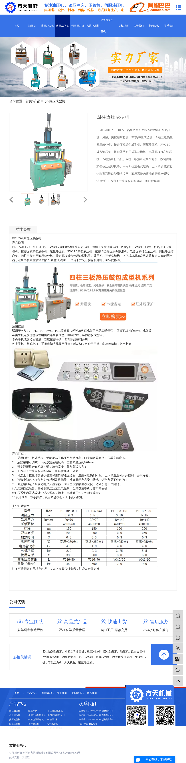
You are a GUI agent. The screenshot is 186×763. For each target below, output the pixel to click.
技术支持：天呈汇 (19, 757)
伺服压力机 (77, 25)
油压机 (32, 25)
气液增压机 (93, 25)
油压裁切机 (69, 657)
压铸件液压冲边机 (37, 715)
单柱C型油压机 (75, 651)
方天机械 (70, 662)
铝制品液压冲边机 (56, 715)
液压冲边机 (47, 25)
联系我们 (169, 25)
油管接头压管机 (107, 26)
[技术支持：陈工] (178, 626)
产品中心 (40, 101)
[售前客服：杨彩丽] (178, 615)
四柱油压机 (110, 651)
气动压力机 (55, 662)
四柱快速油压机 (52, 651)
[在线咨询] (178, 670)
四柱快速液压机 (55, 711)
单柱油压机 (33, 724)
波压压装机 (14, 724)
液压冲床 (32, 711)
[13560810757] (178, 648)
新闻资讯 (154, 25)
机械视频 (123, 25)
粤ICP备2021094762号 (68, 752)
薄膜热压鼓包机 (36, 719)
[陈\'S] (178, 637)
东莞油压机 (85, 662)
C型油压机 (52, 724)
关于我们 (139, 25)
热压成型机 (62, 25)
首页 (16, 25)
